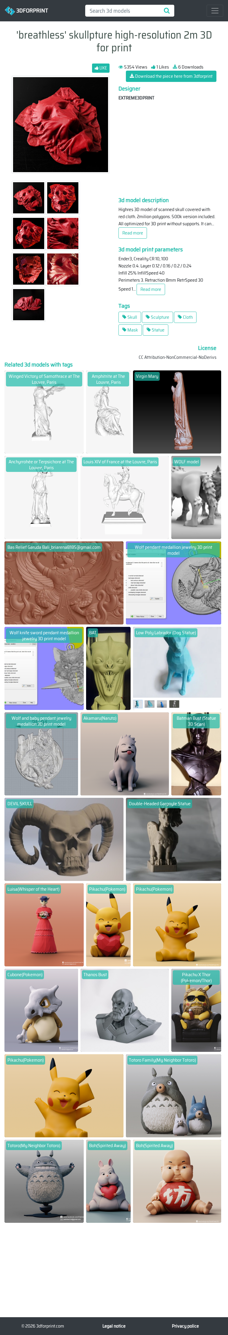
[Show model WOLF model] (196, 497)
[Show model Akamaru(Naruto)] (124, 753)
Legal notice (114, 1326)
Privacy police (185, 1326)
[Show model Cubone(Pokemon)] (41, 1010)
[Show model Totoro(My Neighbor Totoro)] (44, 1181)
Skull (131, 317)
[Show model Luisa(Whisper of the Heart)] (44, 924)
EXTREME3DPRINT (136, 98)
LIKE (103, 68)
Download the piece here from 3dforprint (173, 76)
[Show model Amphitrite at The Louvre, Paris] (108, 411)
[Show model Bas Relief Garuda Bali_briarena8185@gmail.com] (64, 582)
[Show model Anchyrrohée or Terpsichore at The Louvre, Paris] (41, 497)
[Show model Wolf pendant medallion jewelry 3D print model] (173, 582)
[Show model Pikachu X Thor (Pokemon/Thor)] (196, 1010)
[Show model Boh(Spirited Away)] (108, 1181)
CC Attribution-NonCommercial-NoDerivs (177, 357)
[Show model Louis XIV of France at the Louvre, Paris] (124, 497)
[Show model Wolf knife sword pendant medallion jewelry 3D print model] (44, 668)
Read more (132, 233)
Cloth (187, 317)
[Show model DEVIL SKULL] (64, 839)
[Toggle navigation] (215, 11)
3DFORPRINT (31, 10)
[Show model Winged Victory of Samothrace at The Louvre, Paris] (44, 411)
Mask (132, 330)
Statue (157, 330)
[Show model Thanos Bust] (124, 1010)
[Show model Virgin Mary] (177, 411)
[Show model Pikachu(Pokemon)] (108, 924)
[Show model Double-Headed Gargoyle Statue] (173, 839)
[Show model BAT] (108, 668)
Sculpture (159, 317)
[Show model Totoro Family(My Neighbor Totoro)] (173, 1095)
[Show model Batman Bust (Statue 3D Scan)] (196, 753)
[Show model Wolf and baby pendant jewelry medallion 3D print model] (41, 753)
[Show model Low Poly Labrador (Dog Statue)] (177, 668)
